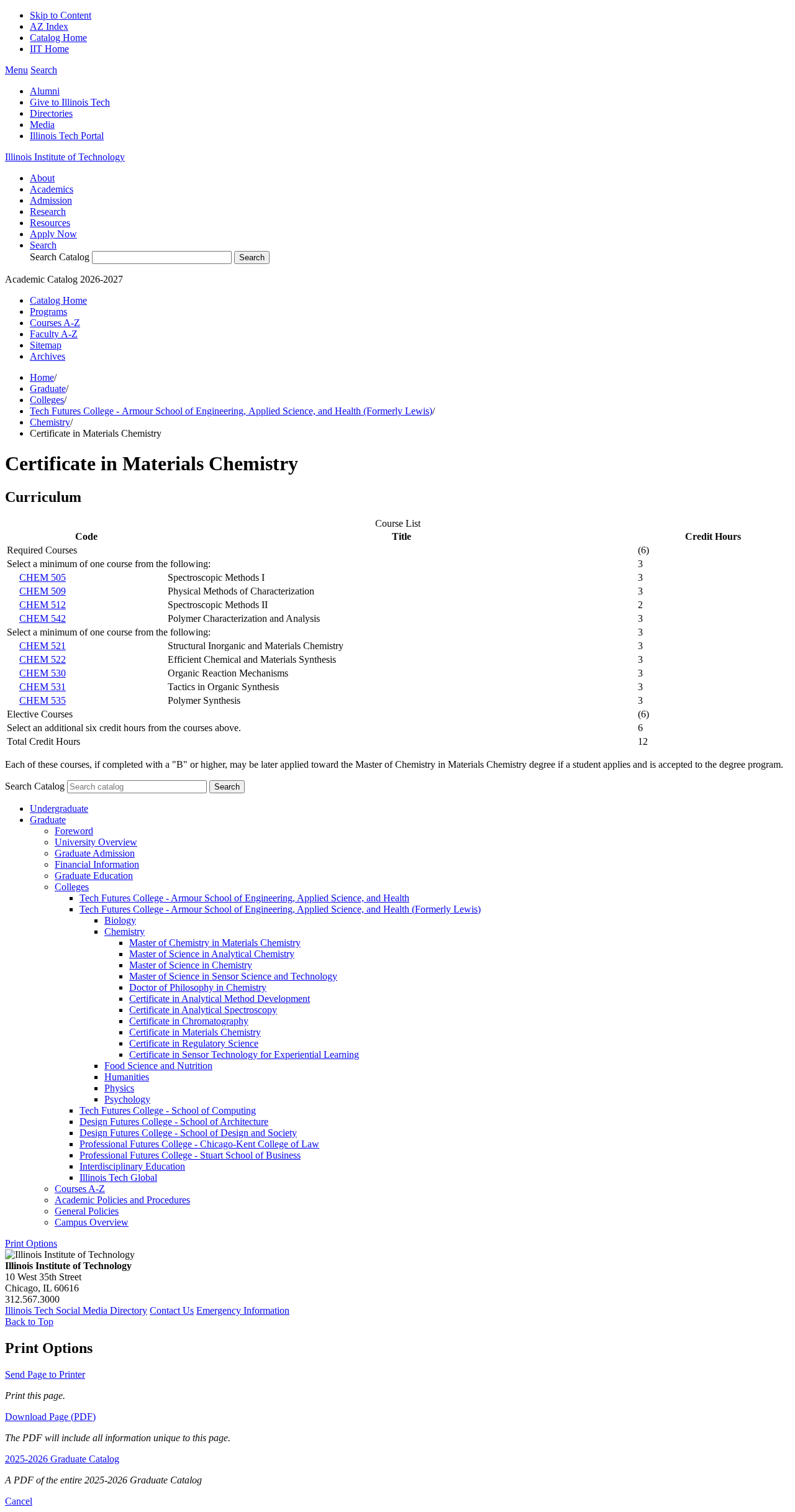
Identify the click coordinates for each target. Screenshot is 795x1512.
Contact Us (172, 1310)
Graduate (48, 388)
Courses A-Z (55, 322)
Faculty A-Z (54, 334)
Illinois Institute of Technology (65, 157)
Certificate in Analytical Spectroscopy (203, 1009)
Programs (48, 311)
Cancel (18, 1501)
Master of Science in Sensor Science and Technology (233, 976)
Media (42, 124)
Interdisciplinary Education (132, 1166)
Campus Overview (92, 1222)
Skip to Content (60, 15)
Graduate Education (94, 875)
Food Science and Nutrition (158, 1065)
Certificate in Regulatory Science (193, 1043)
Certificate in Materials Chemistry (195, 1032)
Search (43, 245)
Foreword (74, 831)
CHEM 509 (42, 591)
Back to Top (29, 1321)
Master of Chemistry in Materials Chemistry (215, 942)
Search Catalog (59, 257)
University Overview (96, 842)
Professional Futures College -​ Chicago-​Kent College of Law (199, 1144)
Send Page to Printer (45, 1374)
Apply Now (53, 234)
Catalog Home (58, 37)
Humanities (126, 1077)
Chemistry (50, 422)
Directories (51, 113)
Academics (51, 189)
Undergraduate (59, 808)
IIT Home (49, 48)
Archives (47, 356)
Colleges (47, 399)
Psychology (127, 1099)
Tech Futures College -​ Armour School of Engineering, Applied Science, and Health (244, 898)
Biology (120, 920)
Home (42, 377)
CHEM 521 (42, 645)
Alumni (45, 91)
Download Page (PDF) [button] (50, 1416)
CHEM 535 (42, 700)
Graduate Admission (95, 853)
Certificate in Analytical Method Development (219, 998)
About (42, 178)
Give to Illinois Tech (70, 102)
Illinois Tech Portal (67, 135)
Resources (50, 222)
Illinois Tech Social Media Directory (76, 1310)
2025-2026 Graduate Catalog (62, 1459)
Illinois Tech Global (118, 1177)
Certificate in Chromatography (188, 1021)
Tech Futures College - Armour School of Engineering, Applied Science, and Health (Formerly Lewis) (231, 411)
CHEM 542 (42, 618)
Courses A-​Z (80, 1188)
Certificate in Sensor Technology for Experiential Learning (244, 1054)
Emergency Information (242, 1310)
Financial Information (97, 864)
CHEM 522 (42, 659)
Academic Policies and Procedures (122, 1200)
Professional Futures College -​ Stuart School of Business (190, 1155)
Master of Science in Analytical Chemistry (211, 954)
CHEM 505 (42, 577)
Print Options (31, 1243)
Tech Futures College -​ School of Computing (168, 1110)
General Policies (87, 1211)
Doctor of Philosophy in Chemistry (197, 987)
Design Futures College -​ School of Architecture (174, 1121)
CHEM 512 (42, 604)
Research (48, 211)
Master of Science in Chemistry (190, 965)
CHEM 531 (42, 686)
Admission (51, 200)
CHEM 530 (42, 673)
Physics (119, 1088)
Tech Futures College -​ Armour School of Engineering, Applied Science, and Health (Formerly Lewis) (280, 909)
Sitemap (45, 345)
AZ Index (49, 26)
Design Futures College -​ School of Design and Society (188, 1132)
